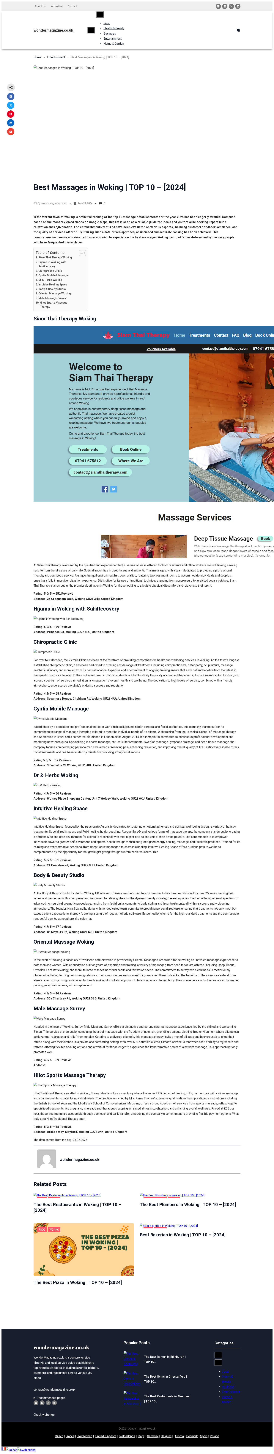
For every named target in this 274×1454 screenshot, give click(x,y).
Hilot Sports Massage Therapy (53, 305)
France (70, 1436)
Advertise (56, 6)
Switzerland (84, 1436)
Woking (54, 1229)
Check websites (44, 1414)
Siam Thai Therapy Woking (55, 257)
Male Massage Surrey (52, 298)
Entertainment (56, 57)
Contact (72, 6)
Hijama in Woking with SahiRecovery (52, 264)
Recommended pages (51, 1398)
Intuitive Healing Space (52, 284)
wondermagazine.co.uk (53, 30)
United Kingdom (105, 1436)
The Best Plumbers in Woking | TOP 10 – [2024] (188, 1204)
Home (37, 57)
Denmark (192, 1436)
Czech (59, 1436)
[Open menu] (91, 30)
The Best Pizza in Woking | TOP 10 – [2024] (78, 1282)
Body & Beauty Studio (52, 289)
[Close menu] (100, 14)
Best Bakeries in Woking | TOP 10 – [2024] (183, 1234)
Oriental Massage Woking (54, 293)
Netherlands (127, 1436)
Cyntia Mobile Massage (53, 275)
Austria (179, 1436)
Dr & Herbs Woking (50, 280)
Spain (203, 1436)
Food (42, 1229)
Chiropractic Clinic (50, 271)
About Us (40, 6)
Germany (152, 1436)
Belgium (166, 1436)
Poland (214, 1436)
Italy (141, 1436)
